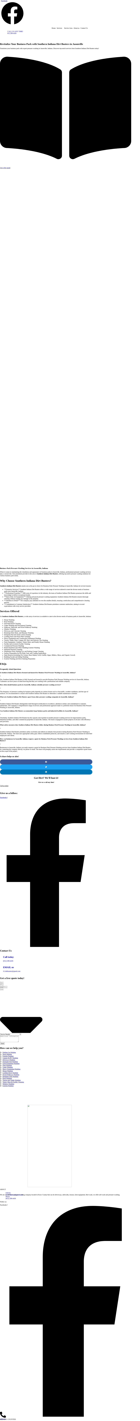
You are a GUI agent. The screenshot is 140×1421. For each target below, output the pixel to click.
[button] (46, 761)
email (2, 987)
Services (59, 28)
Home (54, 28)
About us (76, 28)
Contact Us (84, 28)
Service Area (68, 28)
